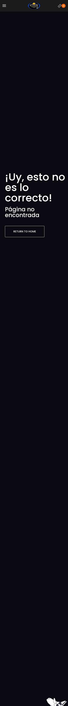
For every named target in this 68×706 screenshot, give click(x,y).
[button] (4, 5)
